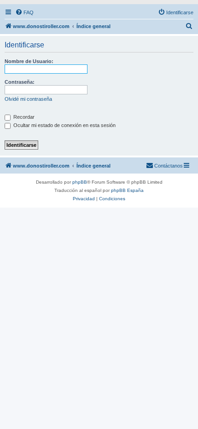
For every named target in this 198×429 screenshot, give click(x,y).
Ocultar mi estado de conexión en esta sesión (64, 125)
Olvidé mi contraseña (28, 99)
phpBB (79, 182)
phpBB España (127, 190)
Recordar (23, 117)
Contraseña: (20, 82)
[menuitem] (24, 12)
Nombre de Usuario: (29, 61)
